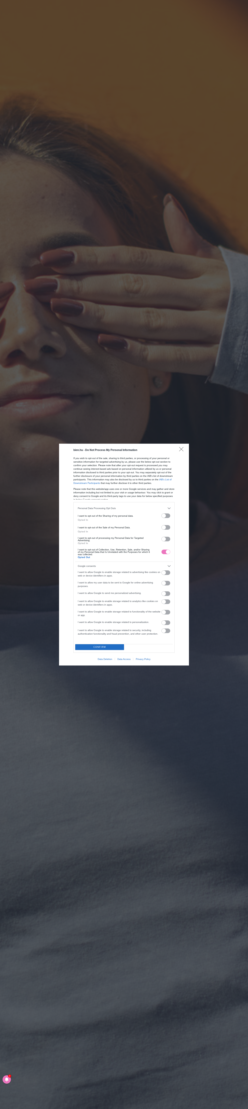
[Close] (182, 450)
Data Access (124, 659)
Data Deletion (105, 659)
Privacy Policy (143, 659)
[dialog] (124, 555)
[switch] (165, 515)
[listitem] (124, 508)
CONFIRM (99, 647)
